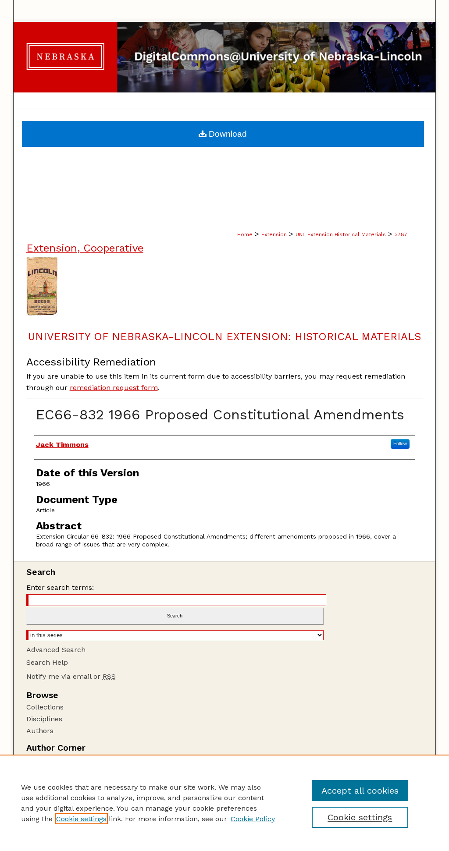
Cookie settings (81, 819)
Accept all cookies (360, 790)
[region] (224, 803)
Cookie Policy (253, 819)
